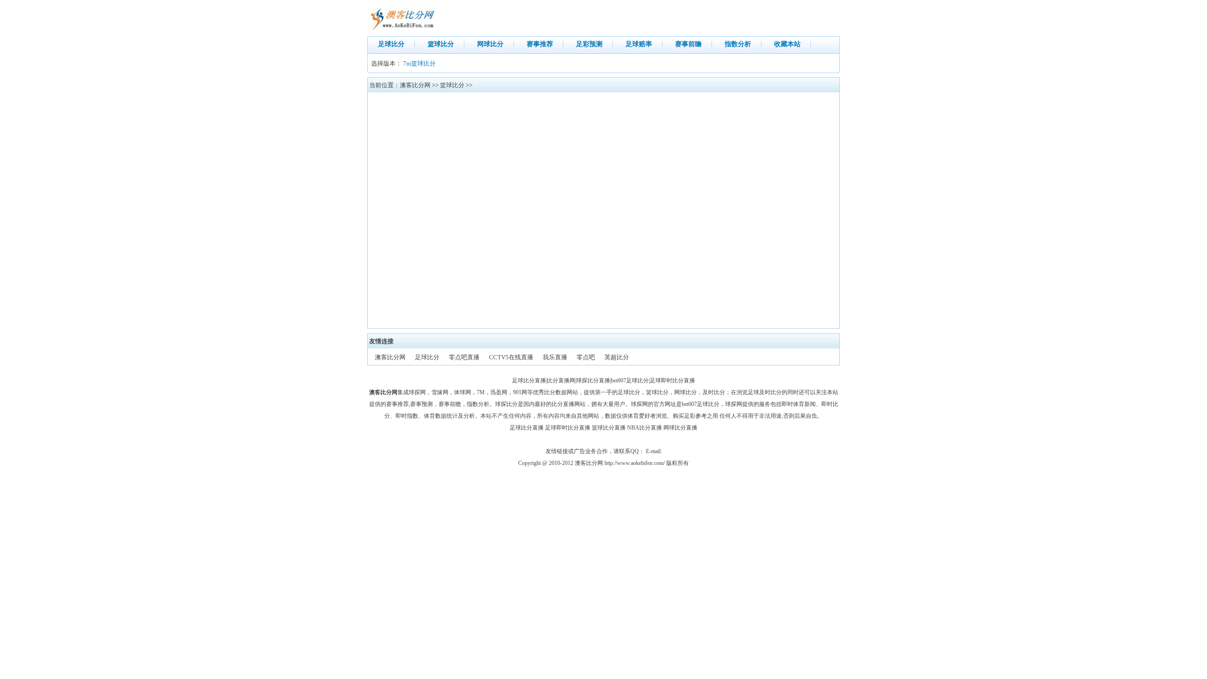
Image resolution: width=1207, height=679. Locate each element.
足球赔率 (639, 44)
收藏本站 (787, 44)
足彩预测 (589, 44)
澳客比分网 (415, 85)
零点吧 (586, 357)
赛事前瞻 (688, 44)
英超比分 (616, 357)
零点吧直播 (464, 357)
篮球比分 (441, 44)
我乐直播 (555, 357)
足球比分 (391, 44)
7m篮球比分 (419, 63)
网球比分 (490, 44)
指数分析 (738, 44)
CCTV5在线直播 (511, 357)
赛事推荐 (540, 44)
